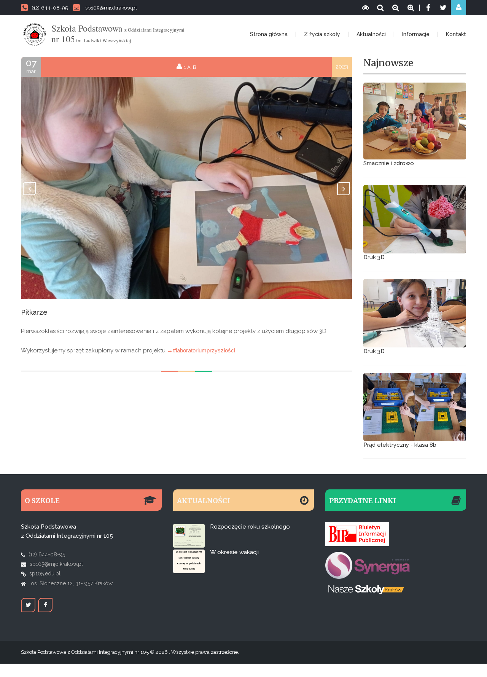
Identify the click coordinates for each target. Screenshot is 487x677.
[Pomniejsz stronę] (395, 7)
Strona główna (269, 34)
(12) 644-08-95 (50, 8)
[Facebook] (428, 7)
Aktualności (371, 34)
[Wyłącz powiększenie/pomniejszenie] (380, 7)
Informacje (416, 34)
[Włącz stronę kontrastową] (365, 7)
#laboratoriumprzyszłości (204, 350)
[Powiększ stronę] (411, 7)
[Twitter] (443, 7)
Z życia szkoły (322, 34)
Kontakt (456, 34)
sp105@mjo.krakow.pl (111, 8)
